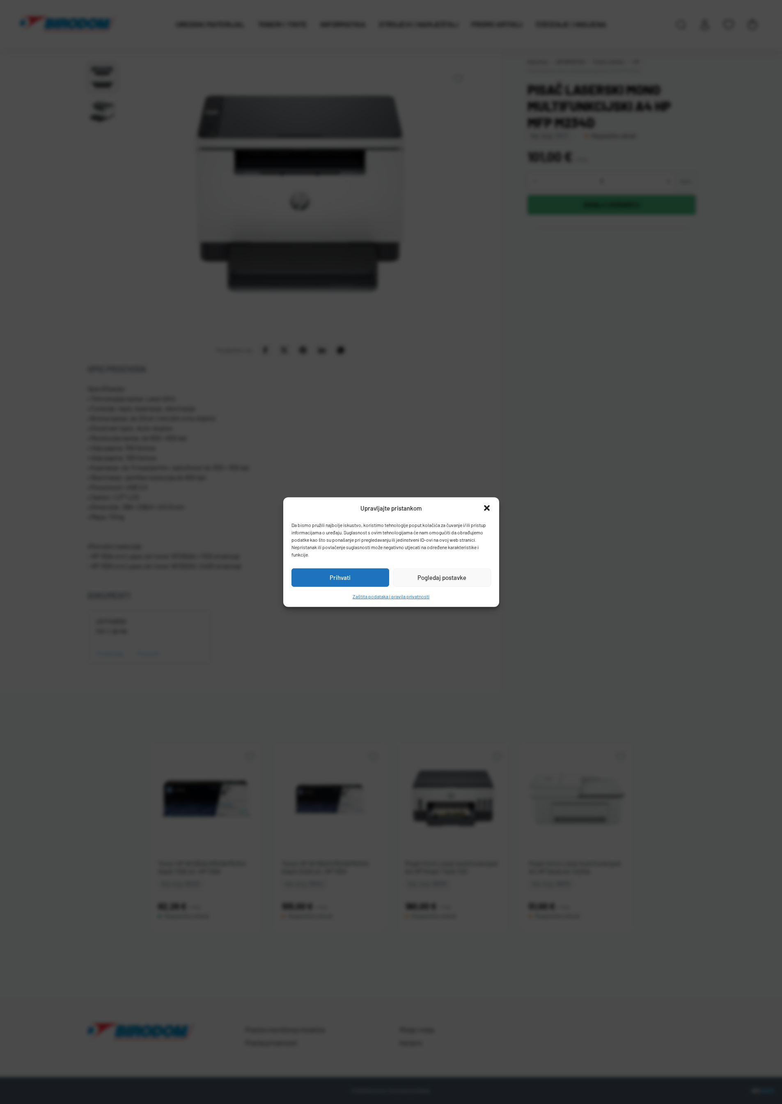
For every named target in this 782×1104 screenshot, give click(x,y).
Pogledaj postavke (441, 577)
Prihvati (340, 577)
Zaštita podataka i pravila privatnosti (391, 596)
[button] (487, 508)
